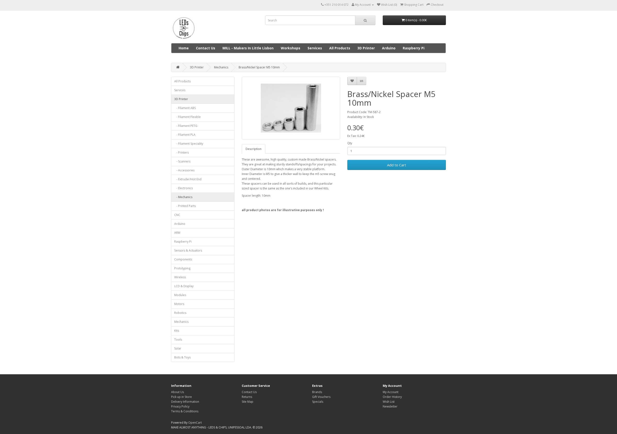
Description (254, 149)
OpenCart (195, 423)
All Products (339, 48)
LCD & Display (184, 286)
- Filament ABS (185, 108)
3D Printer (366, 48)
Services (315, 48)
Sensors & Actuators (188, 250)
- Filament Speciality (188, 144)
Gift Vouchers (321, 397)
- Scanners (182, 161)
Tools (178, 339)
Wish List (389, 402)
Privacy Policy (180, 406)
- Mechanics (183, 197)
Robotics (180, 313)
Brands (317, 392)
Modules (180, 295)
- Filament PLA (184, 135)
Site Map (247, 402)
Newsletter (390, 406)
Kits (176, 331)
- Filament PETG (185, 126)
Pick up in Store (181, 397)
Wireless (180, 277)
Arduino (389, 48)
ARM (177, 233)
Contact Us (205, 48)
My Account (390, 392)
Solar (177, 348)
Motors (179, 304)
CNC (177, 215)
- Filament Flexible (187, 117)
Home (184, 48)
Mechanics (221, 67)
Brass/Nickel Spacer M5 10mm (259, 67)
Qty (349, 143)
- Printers (181, 152)
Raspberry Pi (413, 48)
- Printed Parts (185, 206)
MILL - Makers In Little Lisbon (248, 48)
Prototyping (182, 268)
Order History (392, 397)
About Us (177, 392)
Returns (247, 397)
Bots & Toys (182, 357)
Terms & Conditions (184, 411)
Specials (317, 402)
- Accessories (184, 170)
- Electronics (183, 188)
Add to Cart (396, 164)
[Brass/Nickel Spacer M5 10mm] (291, 108)
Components (183, 259)
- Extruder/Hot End (187, 179)
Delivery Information (185, 402)
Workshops (290, 48)
